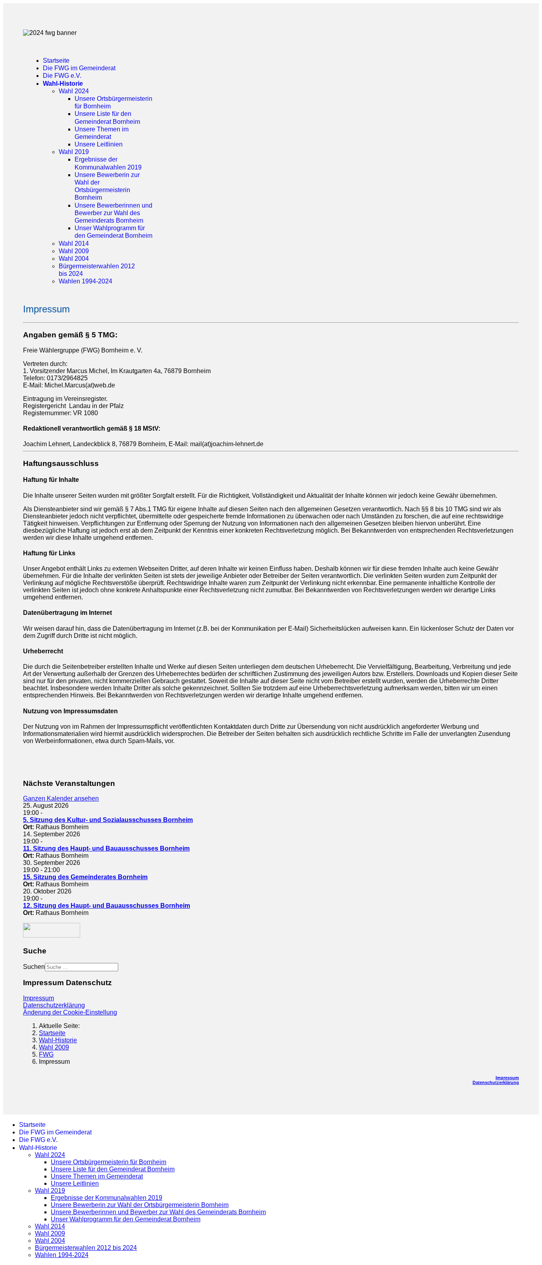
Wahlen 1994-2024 (85, 281)
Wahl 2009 (74, 251)
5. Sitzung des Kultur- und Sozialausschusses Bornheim (108, 819)
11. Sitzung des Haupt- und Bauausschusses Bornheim (106, 848)
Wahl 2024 (74, 91)
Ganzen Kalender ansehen (61, 798)
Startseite (56, 60)
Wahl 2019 (74, 151)
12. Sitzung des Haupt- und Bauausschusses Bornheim (106, 905)
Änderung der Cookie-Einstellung (70, 1012)
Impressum (38, 998)
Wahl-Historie (63, 83)
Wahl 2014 (74, 243)
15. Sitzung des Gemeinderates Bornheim (85, 877)
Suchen (34, 966)
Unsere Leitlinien (99, 144)
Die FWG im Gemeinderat (79, 68)
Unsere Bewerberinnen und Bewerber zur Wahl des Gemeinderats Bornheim (113, 213)
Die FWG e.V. (62, 75)
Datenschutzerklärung (54, 1005)
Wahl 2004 (74, 258)
